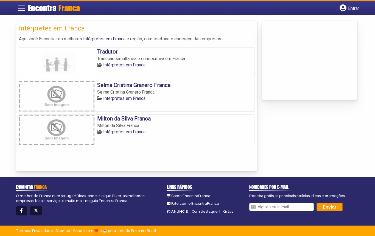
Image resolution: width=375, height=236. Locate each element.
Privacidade (42, 231)
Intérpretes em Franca (104, 38)
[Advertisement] (306, 60)
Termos (23, 231)
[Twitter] (36, 210)
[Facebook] (21, 210)
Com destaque (205, 211)
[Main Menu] (21, 8)
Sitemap (62, 231)
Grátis (228, 211)
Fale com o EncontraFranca (195, 203)
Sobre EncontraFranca (190, 196)
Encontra (54, 8)
